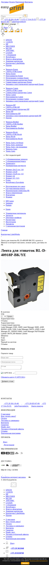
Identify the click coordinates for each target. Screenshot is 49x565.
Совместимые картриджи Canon (19, 93)
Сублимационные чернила (16, 159)
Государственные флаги (15, 188)
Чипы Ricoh (10, 136)
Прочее (9, 65)
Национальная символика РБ (17, 191)
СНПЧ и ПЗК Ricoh (14, 134)
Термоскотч (10, 163)
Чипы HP (9, 111)
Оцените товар (7, 353)
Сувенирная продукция (15, 226)
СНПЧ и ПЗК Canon (14, 90)
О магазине (5, 414)
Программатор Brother (15, 128)
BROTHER (10, 46)
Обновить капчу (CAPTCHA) (13, 377)
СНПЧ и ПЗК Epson (14, 72)
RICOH (9, 48)
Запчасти (9, 215)
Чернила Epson (12, 69)
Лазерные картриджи (14, 61)
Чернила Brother (12, 122)
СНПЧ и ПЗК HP (13, 107)
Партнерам (19, 2)
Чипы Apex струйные (14, 143)
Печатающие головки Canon (17, 99)
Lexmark (9, 53)
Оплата (12, 2)
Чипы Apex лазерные (14, 145)
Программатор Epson (14, 76)
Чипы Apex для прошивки (16, 147)
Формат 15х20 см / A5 (15, 174)
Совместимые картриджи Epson (19, 82)
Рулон (8, 180)
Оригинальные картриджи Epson (19, 80)
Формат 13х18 (11, 172)
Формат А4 (10, 176)
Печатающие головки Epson (17, 78)
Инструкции (11, 222)
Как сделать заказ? (8, 416)
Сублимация (11, 55)
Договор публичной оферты (12, 429)
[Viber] (6, 475)
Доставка (4, 2)
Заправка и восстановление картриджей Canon (25, 101)
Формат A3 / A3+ (13, 178)
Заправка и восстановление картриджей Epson (25, 84)
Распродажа (10, 220)
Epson (8, 209)
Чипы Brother (11, 126)
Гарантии (5, 425)
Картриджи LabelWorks (15, 63)
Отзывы (4, 431)
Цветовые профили (14, 218)
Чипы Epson (11, 74)
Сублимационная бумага (16, 161)
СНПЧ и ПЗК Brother (14, 124)
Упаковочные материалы (16, 213)
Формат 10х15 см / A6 (15, 170)
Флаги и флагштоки (14, 59)
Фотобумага (10, 57)
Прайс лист (5, 427)
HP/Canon (10, 201)
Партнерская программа (11, 433)
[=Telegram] (4, 475)
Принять (25, 563)
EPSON (9, 40)
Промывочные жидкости (16, 166)
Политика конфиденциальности (38, 560)
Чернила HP (11, 105)
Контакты (29, 2)
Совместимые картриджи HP (17, 109)
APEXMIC (10, 50)
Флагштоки (10, 195)
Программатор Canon (14, 97)
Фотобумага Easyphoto (15, 182)
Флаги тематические (14, 193)
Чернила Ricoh (12, 132)
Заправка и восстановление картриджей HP (23, 116)
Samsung (9, 203)
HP (7, 44)
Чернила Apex (11, 149)
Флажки (9, 197)
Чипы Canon (11, 95)
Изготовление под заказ (15, 186)
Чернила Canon (12, 88)
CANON (9, 42)
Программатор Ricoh (14, 139)
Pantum (8, 205)
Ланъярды (10, 224)
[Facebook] (2, 475)
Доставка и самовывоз (10, 420)
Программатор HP (13, 114)
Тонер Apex (10, 151)
